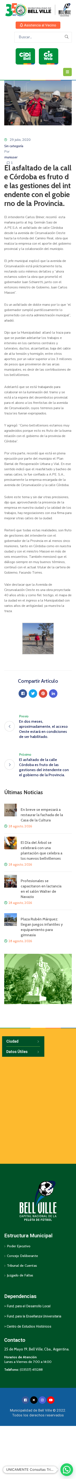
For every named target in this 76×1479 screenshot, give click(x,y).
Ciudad (12, 1041)
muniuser (11, 157)
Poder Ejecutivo (18, 1246)
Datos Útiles (17, 1051)
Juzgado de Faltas (20, 1275)
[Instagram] (42, 1400)
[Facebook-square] (25, 1400)
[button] (38, 25)
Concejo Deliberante (22, 1256)
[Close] (34, 1400)
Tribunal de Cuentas (22, 1266)
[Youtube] (50, 1400)
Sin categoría (13, 146)
